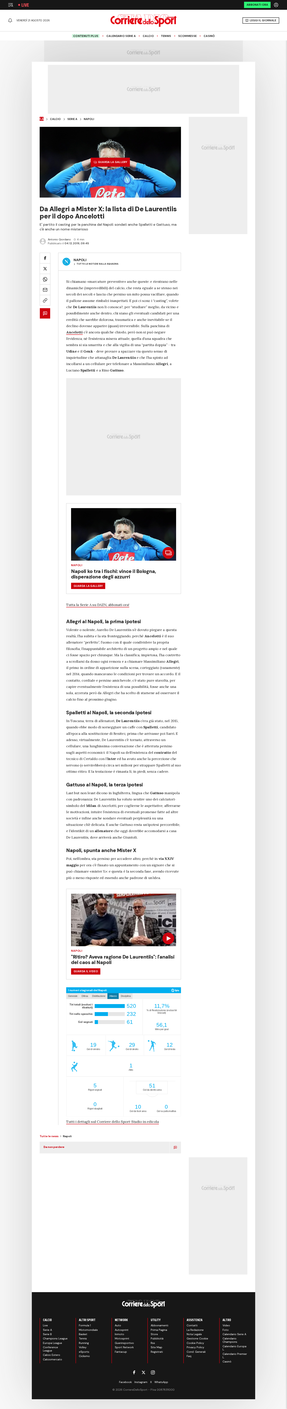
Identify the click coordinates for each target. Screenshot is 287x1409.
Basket (83, 1334)
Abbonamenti (159, 1325)
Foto (226, 1330)
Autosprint (121, 1330)
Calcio (148, 36)
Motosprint (122, 1338)
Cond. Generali (196, 1351)
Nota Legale (194, 1334)
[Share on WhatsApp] (45, 279)
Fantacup (121, 1351)
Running (84, 1343)
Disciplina (126, 996)
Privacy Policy (195, 1347)
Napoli (89, 119)
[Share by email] (45, 290)
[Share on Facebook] (45, 258)
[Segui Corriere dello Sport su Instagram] (153, 1372)
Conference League (50, 1348)
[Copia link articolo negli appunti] (45, 300)
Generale (73, 996)
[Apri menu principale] (10, 5)
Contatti (192, 1325)
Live (25, 5)
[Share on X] (45, 268)
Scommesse (187, 36)
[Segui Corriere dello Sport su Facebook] (134, 1372)
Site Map (156, 1347)
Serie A (72, 119)
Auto (118, 1325)
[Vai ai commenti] (45, 313)
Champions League (55, 1338)
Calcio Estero (51, 1355)
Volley (82, 1347)
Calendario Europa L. (234, 1348)
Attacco (113, 996)
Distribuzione (98, 996)
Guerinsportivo (124, 1343)
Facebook (125, 1382)
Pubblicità (157, 1338)
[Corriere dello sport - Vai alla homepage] (143, 20)
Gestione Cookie (197, 1338)
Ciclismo (84, 1356)
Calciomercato (52, 1359)
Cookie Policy (195, 1343)
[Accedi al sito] (276, 5)
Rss (153, 1343)
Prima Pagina (159, 1330)
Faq (189, 1356)
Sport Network (124, 1347)
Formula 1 (85, 1325)
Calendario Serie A (121, 36)
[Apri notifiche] (10, 20)
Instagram (141, 1382)
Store (154, 1334)
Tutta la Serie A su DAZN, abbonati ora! (97, 604)
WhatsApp (161, 1382)
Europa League (52, 1343)
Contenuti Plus (85, 36)
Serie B (47, 1334)
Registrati (157, 1351)
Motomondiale (88, 1330)
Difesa (85, 996)
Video (226, 1325)
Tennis (166, 36)
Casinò (209, 36)
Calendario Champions (230, 1340)
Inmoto (119, 1334)
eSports (84, 1351)
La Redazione (195, 1330)
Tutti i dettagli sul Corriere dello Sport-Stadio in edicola (112, 1121)
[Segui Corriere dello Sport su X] (143, 1372)
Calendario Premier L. (235, 1355)
